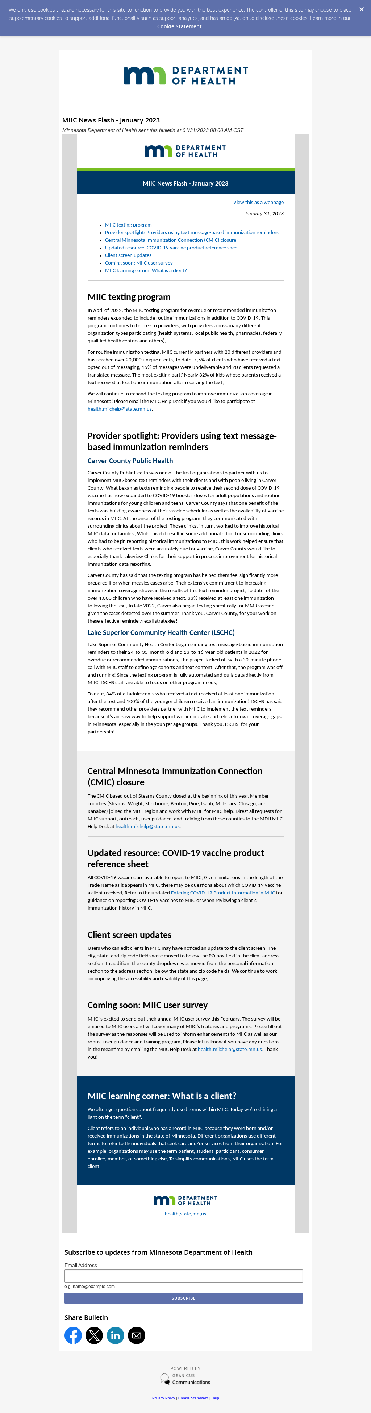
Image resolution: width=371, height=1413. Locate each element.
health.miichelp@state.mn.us (120, 409)
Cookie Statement (179, 26)
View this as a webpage (258, 202)
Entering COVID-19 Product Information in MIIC (223, 893)
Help (215, 1398)
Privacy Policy (163, 1398)
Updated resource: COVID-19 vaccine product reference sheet (172, 248)
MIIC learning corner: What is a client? (146, 271)
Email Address (80, 1265)
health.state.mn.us (185, 1214)
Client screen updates (128, 255)
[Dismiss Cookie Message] (361, 9)
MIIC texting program (128, 225)
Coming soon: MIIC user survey (139, 263)
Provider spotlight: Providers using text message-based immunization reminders (192, 233)
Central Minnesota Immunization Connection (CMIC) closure (170, 240)
